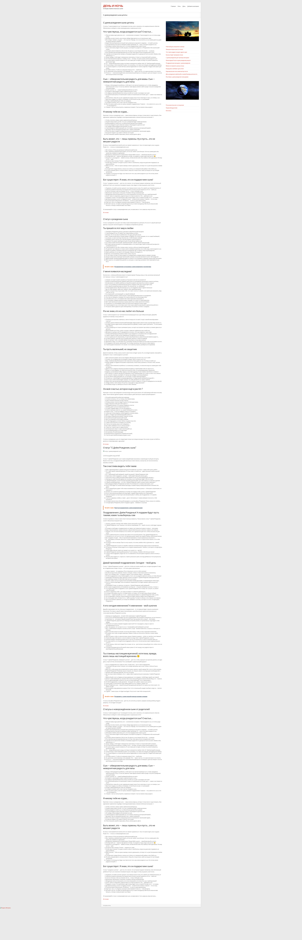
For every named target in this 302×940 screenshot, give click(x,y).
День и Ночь (113, 5)
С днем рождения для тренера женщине (177, 57)
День (184, 6)
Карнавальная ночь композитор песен (177, 71)
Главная (173, 6)
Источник (106, 212)
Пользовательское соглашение (175, 105)
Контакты (168, 110)
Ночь (179, 6)
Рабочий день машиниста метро (175, 46)
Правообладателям (171, 108)
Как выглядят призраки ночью (174, 55)
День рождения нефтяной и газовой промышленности (181, 74)
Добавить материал (193, 6)
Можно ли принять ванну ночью (175, 66)
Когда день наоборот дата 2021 (175, 68)
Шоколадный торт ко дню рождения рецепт (178, 60)
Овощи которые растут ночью (174, 49)
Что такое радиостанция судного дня (176, 52)
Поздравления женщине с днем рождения (178, 63)
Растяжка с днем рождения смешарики (177, 77)
